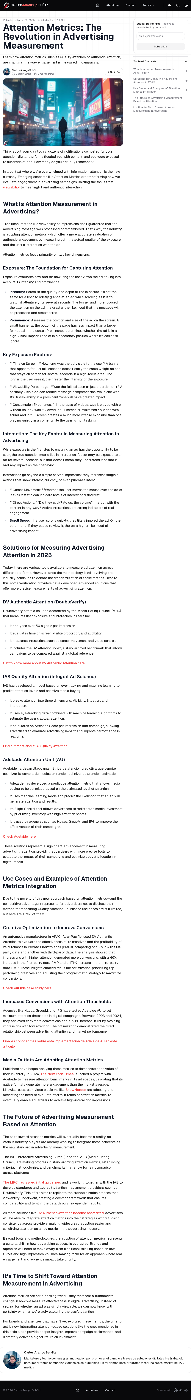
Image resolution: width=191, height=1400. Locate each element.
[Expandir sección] (186, 71)
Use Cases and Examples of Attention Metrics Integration (156, 90)
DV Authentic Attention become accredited (70, 1213)
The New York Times (57, 1074)
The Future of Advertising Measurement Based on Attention (157, 99)
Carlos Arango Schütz (40, 1352)
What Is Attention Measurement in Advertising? (154, 71)
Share (111, 71)
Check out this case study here (27, 988)
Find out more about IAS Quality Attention (35, 746)
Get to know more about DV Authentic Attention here (44, 663)
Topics (147, 5)
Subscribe (160, 46)
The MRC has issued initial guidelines (32, 1182)
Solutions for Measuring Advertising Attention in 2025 (155, 80)
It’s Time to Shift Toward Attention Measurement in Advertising (154, 109)
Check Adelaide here (19, 836)
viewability (11, 187)
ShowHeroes (76, 1090)
